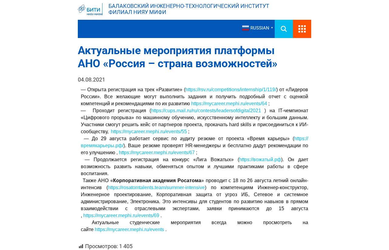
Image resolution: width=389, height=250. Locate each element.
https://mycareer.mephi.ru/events (129, 229)
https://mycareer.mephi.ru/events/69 (121, 215)
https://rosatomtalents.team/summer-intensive (156, 187)
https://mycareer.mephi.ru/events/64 (229, 103)
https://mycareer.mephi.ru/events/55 (149, 131)
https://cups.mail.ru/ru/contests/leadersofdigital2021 (206, 110)
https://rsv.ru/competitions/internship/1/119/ (230, 89)
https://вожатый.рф (260, 159)
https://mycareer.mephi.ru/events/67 (157, 152)
